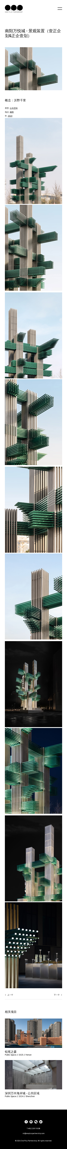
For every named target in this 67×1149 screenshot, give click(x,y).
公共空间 (14, 108)
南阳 (12, 112)
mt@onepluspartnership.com (34, 1133)
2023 (10, 116)
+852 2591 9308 (34, 1128)
